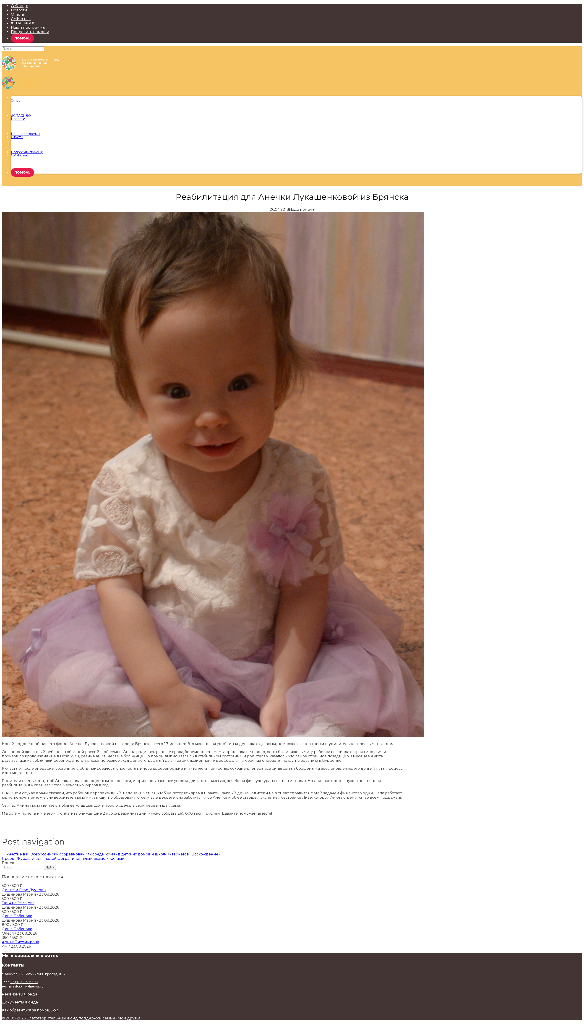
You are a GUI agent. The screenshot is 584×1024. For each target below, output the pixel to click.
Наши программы (28, 27)
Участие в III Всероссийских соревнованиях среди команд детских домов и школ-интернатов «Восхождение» (111, 854)
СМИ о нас (21, 19)
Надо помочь (302, 209)
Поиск (8, 863)
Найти (50, 867)
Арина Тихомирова (20, 942)
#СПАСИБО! (22, 23)
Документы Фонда (20, 1002)
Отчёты (18, 14)
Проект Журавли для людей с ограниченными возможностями (65, 858)
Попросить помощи (30, 32)
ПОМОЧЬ (22, 38)
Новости (19, 10)
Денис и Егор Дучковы (24, 890)
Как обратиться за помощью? (30, 1010)
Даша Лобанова (17, 916)
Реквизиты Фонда (19, 994)
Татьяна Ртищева (18, 903)
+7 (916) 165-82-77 (24, 982)
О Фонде (19, 6)
